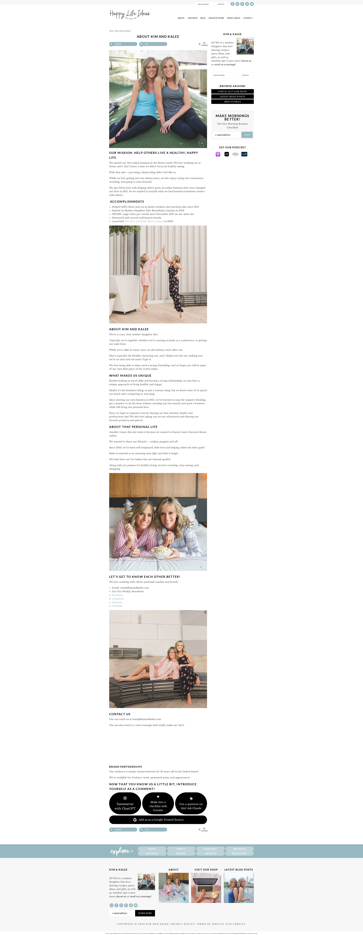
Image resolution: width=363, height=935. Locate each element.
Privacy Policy (183, 924)
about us (246, 60)
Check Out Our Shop (232, 91)
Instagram (118, 598)
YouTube (117, 605)
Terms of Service (210, 924)
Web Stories (232, 101)
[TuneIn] (245, 155)
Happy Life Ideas (129, 13)
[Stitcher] (228, 155)
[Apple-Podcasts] (219, 155)
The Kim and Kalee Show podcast (143, 221)
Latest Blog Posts (232, 96)
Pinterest (117, 602)
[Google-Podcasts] (237, 155)
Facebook (117, 595)
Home (111, 31)
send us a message (225, 64)
